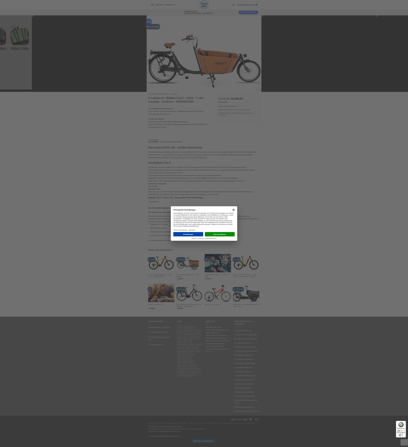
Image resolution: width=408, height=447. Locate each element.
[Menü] (404, 422)
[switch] (401, 435)
